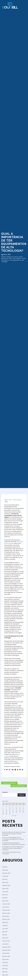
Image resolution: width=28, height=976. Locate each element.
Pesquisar (5, 792)
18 (13, 810)
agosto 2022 (5, 888)
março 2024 (5, 870)
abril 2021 (4, 934)
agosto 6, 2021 (8, 500)
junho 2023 (5, 876)
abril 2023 (4, 879)
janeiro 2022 (5, 907)
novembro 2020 (6, 950)
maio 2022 (5, 894)
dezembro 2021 (6, 910)
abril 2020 (4, 971)
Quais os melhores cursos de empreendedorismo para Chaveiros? (10, 783)
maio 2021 (5, 931)
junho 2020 (5, 965)
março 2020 (5, 975)
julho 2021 (5, 925)
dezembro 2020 (6, 947)
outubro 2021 (5, 916)
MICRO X (15, 705)
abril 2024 (4, 867)
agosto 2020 (5, 959)
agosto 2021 (5, 922)
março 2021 (5, 938)
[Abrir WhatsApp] (24, 972)
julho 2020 (5, 962)
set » (15, 815)
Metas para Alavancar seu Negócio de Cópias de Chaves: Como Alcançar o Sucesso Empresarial (13, 833)
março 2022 (5, 901)
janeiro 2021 (5, 944)
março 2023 (5, 882)
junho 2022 (5, 891)
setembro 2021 (6, 919)
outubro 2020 (5, 953)
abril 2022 (4, 897)
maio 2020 (5, 968)
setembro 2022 (6, 885)
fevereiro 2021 (6, 941)
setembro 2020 (6, 956)
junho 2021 (5, 928)
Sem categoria (18, 500)
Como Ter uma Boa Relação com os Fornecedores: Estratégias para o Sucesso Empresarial (13, 839)
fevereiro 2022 (6, 904)
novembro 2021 (6, 913)
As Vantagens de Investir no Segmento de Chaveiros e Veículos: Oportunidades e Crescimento (12, 848)
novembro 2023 (6, 873)
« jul (12, 815)
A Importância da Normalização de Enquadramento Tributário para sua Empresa (13, 843)
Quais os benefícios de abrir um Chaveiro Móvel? (19, 786)
